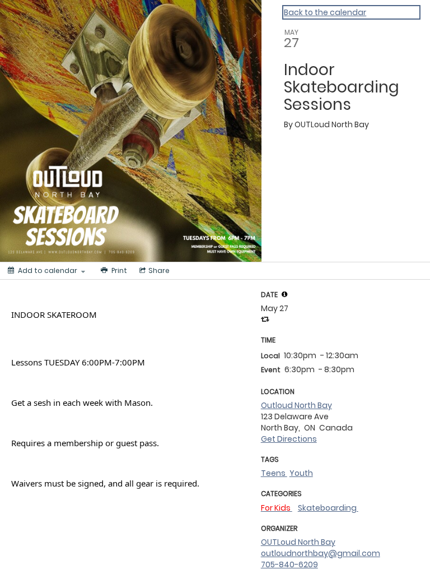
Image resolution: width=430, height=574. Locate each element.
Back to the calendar (325, 12)
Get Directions (289, 439)
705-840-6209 (289, 564)
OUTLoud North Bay (298, 542)
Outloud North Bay (296, 405)
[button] (284, 294)
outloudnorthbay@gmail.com (320, 553)
